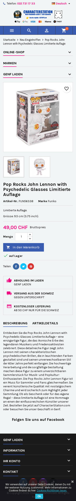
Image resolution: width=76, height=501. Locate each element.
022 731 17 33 (26, 3)
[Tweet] (23, 266)
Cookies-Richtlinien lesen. (52, 490)
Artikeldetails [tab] (45, 323)
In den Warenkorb (22, 247)
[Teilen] (16, 266)
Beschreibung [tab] (15, 323)
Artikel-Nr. (10, 201)
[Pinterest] (31, 266)
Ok (39, 496)
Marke (42, 201)
